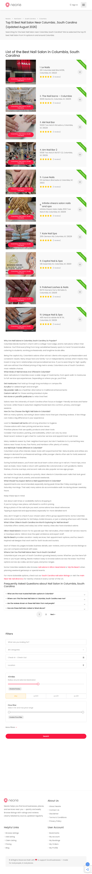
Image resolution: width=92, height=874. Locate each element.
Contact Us (54, 810)
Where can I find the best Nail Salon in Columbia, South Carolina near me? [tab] (36, 598)
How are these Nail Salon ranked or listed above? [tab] (26, 608)
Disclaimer (54, 814)
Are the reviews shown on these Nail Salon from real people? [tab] (31, 603)
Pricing (8, 844)
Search (46, 736)
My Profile (53, 848)
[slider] (9, 712)
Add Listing (10, 837)
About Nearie (55, 806)
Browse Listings (12, 833)
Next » (52, 614)
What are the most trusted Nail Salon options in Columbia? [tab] (30, 594)
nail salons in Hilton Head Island (51, 567)
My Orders (53, 844)
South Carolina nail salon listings (55, 575)
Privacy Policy (55, 821)
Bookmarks (54, 833)
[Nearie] (13, 4)
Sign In (75, 5)
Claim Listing (10, 840)
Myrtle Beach (74, 567)
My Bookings (54, 840)
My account (54, 837)
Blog (7, 848)
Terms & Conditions (58, 817)
